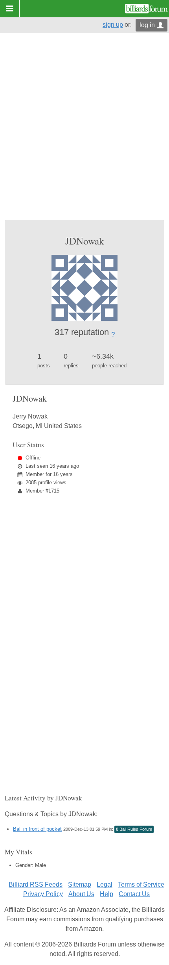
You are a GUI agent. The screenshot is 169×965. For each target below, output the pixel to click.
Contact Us (134, 894)
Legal (104, 884)
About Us (81, 894)
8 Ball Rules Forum (134, 829)
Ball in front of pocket (37, 829)
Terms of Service (141, 884)
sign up (113, 24)
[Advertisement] (84, 131)
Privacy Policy (43, 894)
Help (106, 894)
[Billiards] (146, 8)
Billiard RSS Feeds (35, 884)
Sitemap (79, 884)
